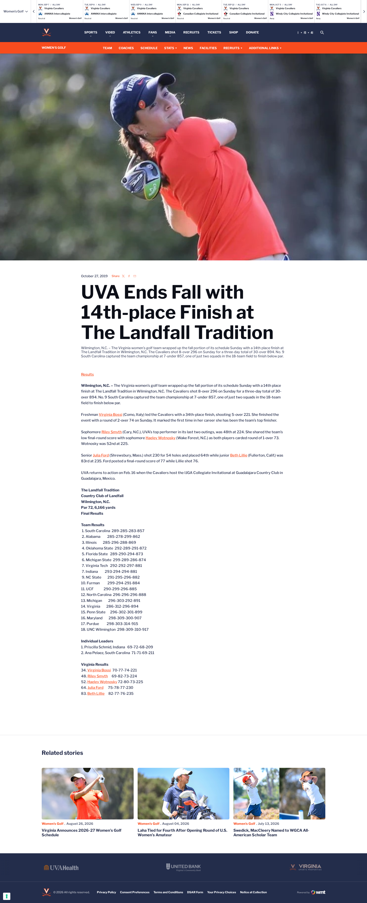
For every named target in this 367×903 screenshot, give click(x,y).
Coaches (126, 48)
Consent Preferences (134, 892)
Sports (90, 32)
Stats (169, 48)
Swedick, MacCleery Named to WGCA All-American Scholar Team (271, 832)
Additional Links (264, 48)
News (188, 48)
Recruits (191, 32)
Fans (153, 32)
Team (107, 48)
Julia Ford (101, 455)
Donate (252, 32)
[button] (34, 11)
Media (170, 32)
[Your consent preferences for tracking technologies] (6, 896)
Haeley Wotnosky (160, 438)
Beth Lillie (238, 455)
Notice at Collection (253, 892)
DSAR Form (195, 892)
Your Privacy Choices (221, 892)
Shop (233, 32)
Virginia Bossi (110, 414)
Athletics (131, 32)
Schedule (149, 48)
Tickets (214, 32)
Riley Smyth (111, 432)
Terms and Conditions (168, 892)
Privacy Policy (106, 892)
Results (87, 374)
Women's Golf (52, 824)
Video (110, 32)
